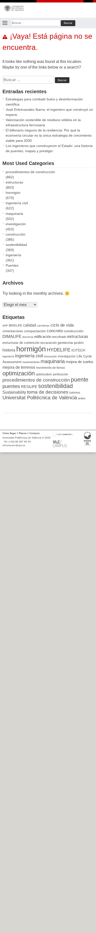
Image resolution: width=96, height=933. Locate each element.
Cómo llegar (9, 433)
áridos (81, 398)
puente (79, 379)
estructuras (14, 182)
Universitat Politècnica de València (39, 397)
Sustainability (14, 392)
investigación (16, 224)
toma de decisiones (47, 392)
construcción (15, 234)
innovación (50, 356)
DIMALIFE (11, 336)
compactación (35, 331)
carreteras (43, 325)
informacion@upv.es (13, 445)
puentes (11, 386)
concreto (55, 331)
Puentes (12, 265)
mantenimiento (31, 362)
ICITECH (78, 350)
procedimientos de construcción (30, 172)
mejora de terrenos (18, 367)
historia (8, 350)
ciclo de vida (62, 325)
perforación (60, 374)
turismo (74, 392)
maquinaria (14, 214)
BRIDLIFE (15, 325)
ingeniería (13, 255)
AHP (5, 325)
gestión (79, 342)
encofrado (59, 337)
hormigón (13, 193)
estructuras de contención (20, 343)
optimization (44, 374)
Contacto (34, 433)
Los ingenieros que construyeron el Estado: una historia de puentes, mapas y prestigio (49, 148)
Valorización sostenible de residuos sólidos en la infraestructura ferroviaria (43, 122)
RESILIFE (29, 386)
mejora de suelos (79, 362)
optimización (18, 373)
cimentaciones (12, 331)
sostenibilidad (16, 245)
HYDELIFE (58, 349)
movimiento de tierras (50, 367)
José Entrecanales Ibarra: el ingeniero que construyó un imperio (49, 112)
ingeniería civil (17, 203)
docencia (27, 336)
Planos (23, 433)
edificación (42, 336)
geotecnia (65, 343)
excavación (48, 343)
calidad (29, 325)
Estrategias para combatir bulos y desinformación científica (44, 101)
